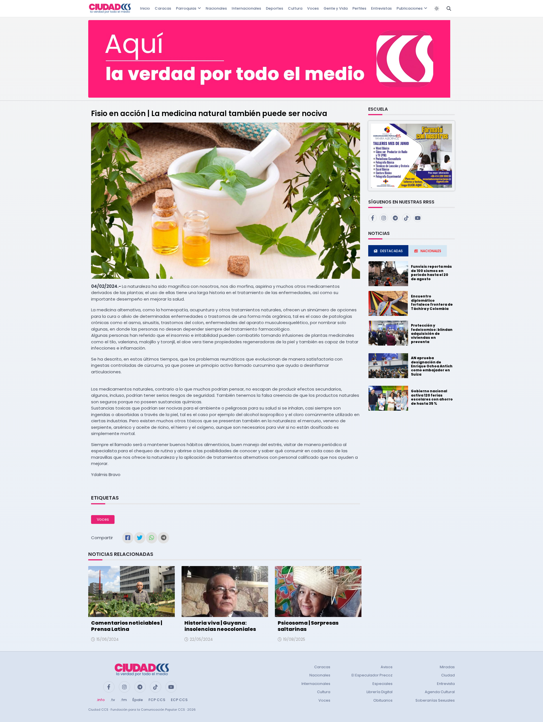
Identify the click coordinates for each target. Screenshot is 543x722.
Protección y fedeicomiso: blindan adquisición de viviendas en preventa (432, 333)
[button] (411, 155)
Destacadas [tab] (391, 250)
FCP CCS (156, 699)
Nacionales (216, 8)
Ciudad (448, 675)
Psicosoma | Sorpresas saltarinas (308, 626)
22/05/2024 (201, 639)
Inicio (145, 8)
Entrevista (446, 683)
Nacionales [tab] (431, 250)
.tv (112, 699)
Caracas (163, 8)
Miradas (447, 667)
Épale (137, 699)
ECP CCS (179, 699)
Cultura (295, 8)
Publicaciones (410, 8)
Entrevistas (381, 8)
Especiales (382, 683)
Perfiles (359, 8)
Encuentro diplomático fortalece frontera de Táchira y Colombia (432, 302)
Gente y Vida (336, 8)
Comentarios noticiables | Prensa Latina (126, 626)
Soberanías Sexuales (435, 700)
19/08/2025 (294, 639)
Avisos (387, 667)
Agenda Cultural (440, 692)
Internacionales (246, 8)
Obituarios (383, 700)
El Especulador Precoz (372, 675)
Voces (313, 8)
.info (100, 699)
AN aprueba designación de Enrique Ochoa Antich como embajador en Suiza (432, 366)
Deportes (274, 8)
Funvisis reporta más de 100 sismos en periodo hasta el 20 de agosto (431, 272)
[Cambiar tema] (437, 8)
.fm (123, 699)
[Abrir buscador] (449, 8)
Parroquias (186, 8)
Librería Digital (380, 692)
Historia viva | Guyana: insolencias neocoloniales (220, 626)
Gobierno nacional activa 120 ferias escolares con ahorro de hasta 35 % (432, 397)
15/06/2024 (107, 639)
